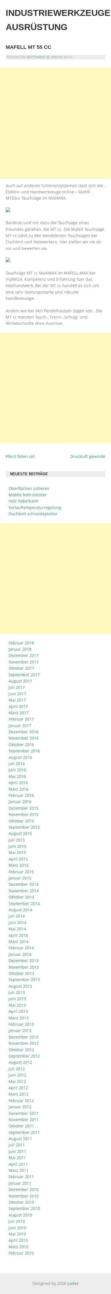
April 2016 (18, 782)
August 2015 (20, 833)
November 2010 (24, 1196)
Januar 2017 (20, 725)
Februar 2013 (21, 1024)
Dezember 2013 (23, 960)
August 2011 (20, 1138)
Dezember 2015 (23, 808)
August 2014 (20, 909)
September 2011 (24, 1132)
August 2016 (20, 757)
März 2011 (18, 1170)
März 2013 (18, 1018)
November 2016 (24, 738)
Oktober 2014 (21, 897)
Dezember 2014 (23, 884)
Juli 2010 (17, 1221)
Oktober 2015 (21, 821)
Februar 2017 (21, 719)
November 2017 (24, 662)
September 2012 (24, 1056)
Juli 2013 (17, 992)
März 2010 (18, 1246)
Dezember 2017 (23, 655)
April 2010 (18, 1240)
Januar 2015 (20, 878)
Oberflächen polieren (29, 488)
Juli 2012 (17, 1068)
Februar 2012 (21, 1100)
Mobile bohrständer (28, 494)
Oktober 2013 (21, 973)
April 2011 (18, 1164)
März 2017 (18, 712)
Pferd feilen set (20, 456)
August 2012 (20, 1062)
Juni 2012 (17, 1075)
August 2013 (20, 986)
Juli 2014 (17, 916)
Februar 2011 (21, 1176)
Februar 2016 (21, 795)
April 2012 (18, 1087)
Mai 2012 (17, 1081)
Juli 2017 (17, 687)
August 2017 (20, 681)
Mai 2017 (17, 700)
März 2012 (18, 1094)
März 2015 (18, 865)
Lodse (73, 1283)
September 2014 (24, 903)
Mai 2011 (17, 1157)
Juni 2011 (17, 1151)
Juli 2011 (17, 1145)
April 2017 (18, 706)
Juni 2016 (17, 769)
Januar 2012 (20, 1106)
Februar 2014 (21, 947)
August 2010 (20, 1215)
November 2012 (24, 1043)
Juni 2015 (17, 846)
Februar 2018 (21, 643)
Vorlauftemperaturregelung (35, 507)
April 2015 (18, 859)
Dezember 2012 (23, 1037)
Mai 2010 (17, 1234)
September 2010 (24, 1208)
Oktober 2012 (21, 1049)
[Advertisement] (55, 123)
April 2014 (18, 935)
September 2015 (24, 827)
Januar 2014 (20, 954)
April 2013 (18, 1011)
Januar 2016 (20, 801)
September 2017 (24, 674)
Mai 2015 (17, 852)
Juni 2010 (17, 1227)
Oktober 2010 (21, 1202)
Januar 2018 (20, 649)
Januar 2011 (20, 1183)
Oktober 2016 (21, 744)
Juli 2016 (17, 763)
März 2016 (18, 789)
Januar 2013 (20, 1030)
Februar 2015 (21, 871)
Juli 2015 (17, 840)
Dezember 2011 (23, 1113)
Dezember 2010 (23, 1189)
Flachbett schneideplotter (33, 513)
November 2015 (24, 814)
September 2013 (24, 979)
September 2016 (24, 750)
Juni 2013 (17, 998)
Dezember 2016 (23, 731)
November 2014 (24, 890)
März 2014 (18, 941)
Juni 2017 (17, 693)
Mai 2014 (17, 928)
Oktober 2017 (21, 668)
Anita (67, 57)
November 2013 (24, 967)
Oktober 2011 (21, 1125)
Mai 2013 (17, 1005)
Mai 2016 (17, 776)
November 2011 (24, 1119)
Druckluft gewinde (87, 456)
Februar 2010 (21, 1253)
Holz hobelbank (23, 501)
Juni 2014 (17, 922)
